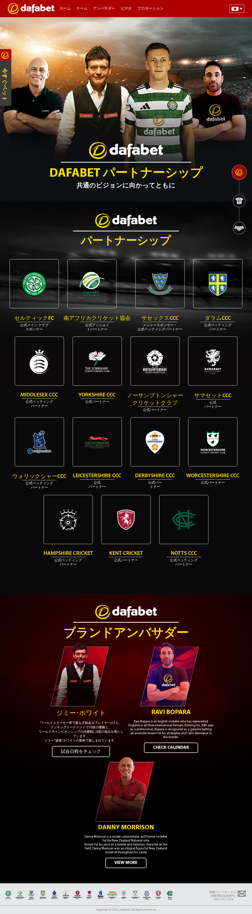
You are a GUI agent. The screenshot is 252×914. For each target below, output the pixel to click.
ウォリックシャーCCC (39, 476)
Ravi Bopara (171, 712)
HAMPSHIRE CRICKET (68, 553)
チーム (81, 9)
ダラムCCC (218, 318)
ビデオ (126, 9)
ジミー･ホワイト (81, 713)
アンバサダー (104, 9)
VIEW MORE (125, 863)
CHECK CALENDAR (171, 747)
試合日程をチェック (81, 752)
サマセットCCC (213, 396)
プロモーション (150, 9)
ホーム (65, 9)
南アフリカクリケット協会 (97, 318)
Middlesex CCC (39, 395)
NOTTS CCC (184, 553)
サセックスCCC (160, 318)
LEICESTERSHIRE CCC (97, 476)
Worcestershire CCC (212, 476)
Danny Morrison (126, 827)
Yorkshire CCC (97, 395)
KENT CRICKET (126, 553)
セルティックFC (34, 318)
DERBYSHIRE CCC (155, 476)
